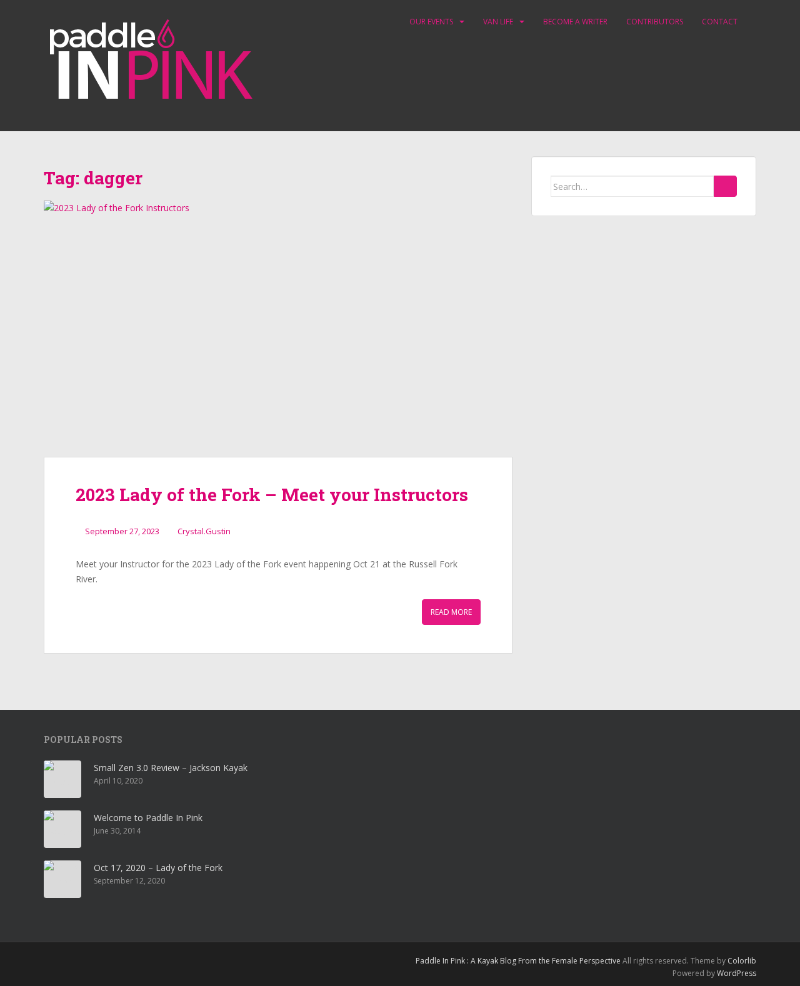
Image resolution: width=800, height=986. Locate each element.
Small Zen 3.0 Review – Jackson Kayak (171, 768)
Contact (720, 21)
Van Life (498, 21)
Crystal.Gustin (204, 531)
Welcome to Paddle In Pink (148, 818)
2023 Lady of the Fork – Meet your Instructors (272, 494)
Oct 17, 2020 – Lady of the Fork (158, 868)
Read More (451, 612)
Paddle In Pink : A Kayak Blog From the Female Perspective (518, 960)
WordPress (736, 973)
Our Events (431, 21)
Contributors (654, 21)
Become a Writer (575, 21)
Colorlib (742, 960)
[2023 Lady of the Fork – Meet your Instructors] (278, 329)
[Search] (725, 186)
